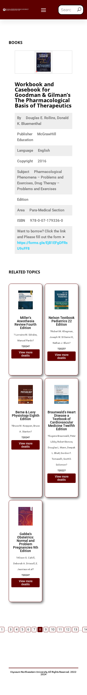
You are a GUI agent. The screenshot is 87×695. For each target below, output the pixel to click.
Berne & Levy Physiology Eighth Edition (25, 415)
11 (60, 629)
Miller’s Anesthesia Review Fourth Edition (25, 323)
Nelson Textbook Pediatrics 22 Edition (61, 321)
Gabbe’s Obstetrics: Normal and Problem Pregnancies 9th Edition (25, 542)
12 (67, 629)
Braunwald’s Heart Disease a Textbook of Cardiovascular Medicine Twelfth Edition (62, 420)
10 (52, 629)
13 (75, 629)
